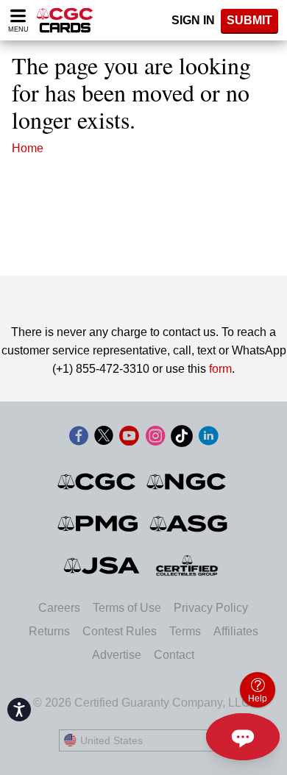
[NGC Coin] (187, 482)
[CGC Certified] (64, 20)
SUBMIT (249, 20)
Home (27, 148)
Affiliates (235, 631)
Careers (59, 607)
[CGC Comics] (97, 482)
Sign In (193, 20)
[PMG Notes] (99, 523)
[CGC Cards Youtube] (129, 438)
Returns (49, 631)
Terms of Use (127, 607)
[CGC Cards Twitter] (103, 438)
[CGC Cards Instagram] (155, 438)
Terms (185, 631)
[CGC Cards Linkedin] (208, 438)
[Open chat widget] (243, 736)
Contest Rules (119, 631)
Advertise (116, 655)
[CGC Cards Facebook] (79, 438)
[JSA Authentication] (101, 565)
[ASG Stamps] (189, 523)
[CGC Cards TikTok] (182, 438)
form (220, 368)
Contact (174, 655)
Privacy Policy (211, 607)
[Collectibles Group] (187, 565)
